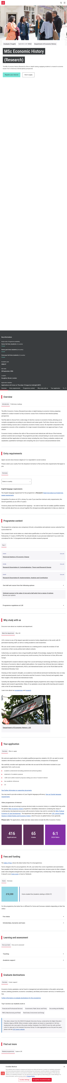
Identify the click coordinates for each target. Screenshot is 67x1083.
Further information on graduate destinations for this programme (21, 998)
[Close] (64, 1067)
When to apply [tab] (13, 751)
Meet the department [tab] (8, 633)
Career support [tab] (13, 982)
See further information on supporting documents (16, 790)
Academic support (9, 960)
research (28, 690)
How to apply (28, 75)
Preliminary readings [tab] (16, 404)
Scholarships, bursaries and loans (14, 923)
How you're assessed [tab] (18, 945)
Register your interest (11, 75)
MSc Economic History (16, 809)
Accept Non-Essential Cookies (42, 1079)
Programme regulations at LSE (13, 605)
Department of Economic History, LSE (17, 728)
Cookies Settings (24, 1079)
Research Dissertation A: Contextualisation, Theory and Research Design (27, 567)
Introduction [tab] (5, 404)
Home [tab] (4, 881)
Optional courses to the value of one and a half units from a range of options (28, 593)
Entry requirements (14, 388)
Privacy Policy (31, 1076)
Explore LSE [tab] (19, 1051)
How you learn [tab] (6, 945)
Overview (4, 388)
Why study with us (43, 388)
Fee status (6, 916)
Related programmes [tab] (8, 1051)
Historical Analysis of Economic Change (16, 557)
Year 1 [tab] (4, 545)
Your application (55, 388)
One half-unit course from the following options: (19, 585)
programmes (19, 690)
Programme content (29, 388)
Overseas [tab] (5, 473)
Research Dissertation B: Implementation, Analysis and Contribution (25, 578)
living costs (14, 874)
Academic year (5, 361)
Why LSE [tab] (18, 633)
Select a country (7, 481)
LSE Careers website (19, 1029)
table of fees (8, 863)
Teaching (6, 954)
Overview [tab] (4, 751)
